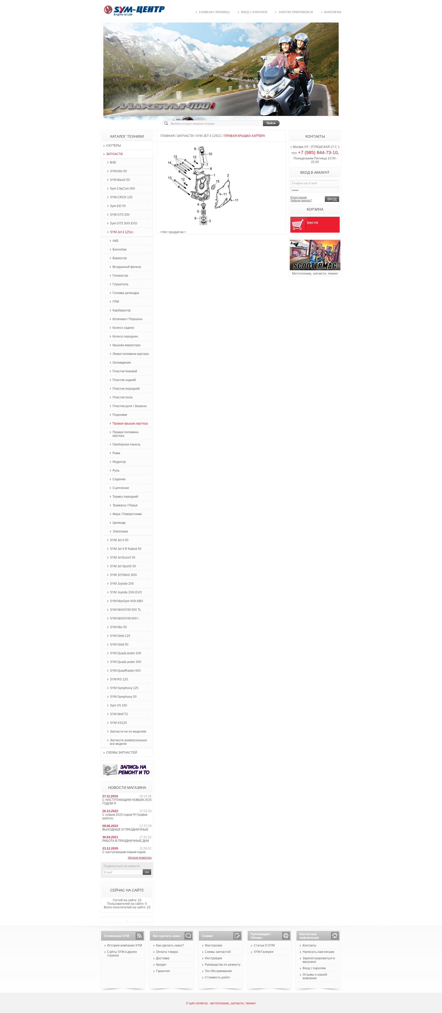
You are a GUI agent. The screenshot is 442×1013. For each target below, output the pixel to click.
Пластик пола (122, 397)
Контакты (309, 945)
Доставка (162, 958)
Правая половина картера (125, 434)
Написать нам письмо (318, 952)
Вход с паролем (314, 968)
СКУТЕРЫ (113, 145)
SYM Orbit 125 (120, 636)
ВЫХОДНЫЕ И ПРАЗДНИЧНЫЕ (125, 829)
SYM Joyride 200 (122, 583)
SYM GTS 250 (120, 214)
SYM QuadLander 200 (125, 653)
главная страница (214, 12)
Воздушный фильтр (127, 267)
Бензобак (119, 249)
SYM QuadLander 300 (125, 662)
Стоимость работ (217, 977)
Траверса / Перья (125, 505)
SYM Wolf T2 (119, 714)
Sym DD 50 (118, 206)
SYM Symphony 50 (123, 697)
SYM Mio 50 (118, 627)
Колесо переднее (125, 336)
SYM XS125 (118, 723)
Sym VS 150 (118, 705)
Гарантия (163, 971)
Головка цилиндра (126, 293)
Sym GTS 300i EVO (123, 223)
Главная (167, 136)
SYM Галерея (263, 952)
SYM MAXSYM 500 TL (125, 610)
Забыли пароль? (301, 200)
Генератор (120, 275)
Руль (116, 470)
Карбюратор (122, 310)
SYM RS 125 (119, 679)
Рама (116, 453)
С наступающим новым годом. (124, 852)
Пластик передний (126, 388)
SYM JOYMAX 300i (123, 575)
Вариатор (120, 258)
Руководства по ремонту (222, 964)
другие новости (140, 857)
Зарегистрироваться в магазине (319, 960)
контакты (332, 12)
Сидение (119, 479)
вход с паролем (254, 12)
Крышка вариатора (126, 345)
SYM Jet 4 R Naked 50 (125, 549)
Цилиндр (119, 523)
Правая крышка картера (130, 423)
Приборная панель (126, 444)
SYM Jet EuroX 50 (122, 557)
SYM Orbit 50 (119, 644)
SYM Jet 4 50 (119, 540)
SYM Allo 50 (118, 171)
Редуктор (119, 462)
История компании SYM (124, 945)
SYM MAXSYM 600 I (124, 618)
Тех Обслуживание (218, 971)
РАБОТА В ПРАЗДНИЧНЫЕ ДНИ (125, 841)
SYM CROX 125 (121, 197)
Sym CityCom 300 (122, 188)
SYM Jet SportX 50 (123, 566)
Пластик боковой (125, 371)
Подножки (120, 415)
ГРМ (116, 301)
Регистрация (298, 197)
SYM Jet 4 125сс (121, 232)
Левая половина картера (131, 354)
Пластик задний (124, 380)
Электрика (120, 531)
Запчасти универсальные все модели (128, 742)
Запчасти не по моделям (128, 731)
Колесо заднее (123, 328)
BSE (113, 162)
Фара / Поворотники (127, 514)
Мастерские (213, 945)
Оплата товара (167, 952)
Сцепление (121, 488)
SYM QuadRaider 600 (125, 670)
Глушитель (120, 284)
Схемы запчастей (121, 752)
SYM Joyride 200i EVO (126, 592)
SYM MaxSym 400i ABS (126, 601)
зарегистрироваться (296, 12)
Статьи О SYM (264, 945)
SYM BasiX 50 (120, 180)
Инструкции (213, 958)
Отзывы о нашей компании (315, 976)
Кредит (161, 964)
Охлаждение (122, 362)
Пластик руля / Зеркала (130, 406)
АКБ (115, 241)
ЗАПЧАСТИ (114, 154)
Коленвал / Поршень (127, 319)
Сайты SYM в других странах (122, 953)
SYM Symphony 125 (124, 688)
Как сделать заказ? (170, 945)
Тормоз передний (125, 496)
